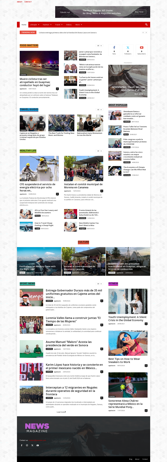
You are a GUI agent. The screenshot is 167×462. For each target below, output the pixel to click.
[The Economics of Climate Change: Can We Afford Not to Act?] (114, 171)
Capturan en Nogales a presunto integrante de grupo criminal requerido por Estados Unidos (33, 136)
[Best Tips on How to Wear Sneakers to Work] (128, 343)
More (78, 24)
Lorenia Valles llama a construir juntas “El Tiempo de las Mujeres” (66, 32)
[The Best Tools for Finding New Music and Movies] (61, 123)
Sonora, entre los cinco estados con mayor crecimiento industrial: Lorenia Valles (132, 155)
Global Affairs (82, 130)
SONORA (23, 75)
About (19, 2)
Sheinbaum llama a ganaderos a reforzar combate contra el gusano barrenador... (134, 115)
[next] (146, 32)
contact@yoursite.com (37, 440)
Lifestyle (33, 24)
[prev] (143, 32)
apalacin (23, 89)
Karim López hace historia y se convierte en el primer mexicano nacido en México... (74, 366)
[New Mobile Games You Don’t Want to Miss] (70, 227)
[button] (146, 24)
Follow (128, 46)
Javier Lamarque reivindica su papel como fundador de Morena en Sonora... (90, 54)
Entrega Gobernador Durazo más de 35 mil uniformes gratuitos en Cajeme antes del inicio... (74, 294)
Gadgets (52, 130)
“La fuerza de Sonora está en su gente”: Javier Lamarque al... (91, 79)
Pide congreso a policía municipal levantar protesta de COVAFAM (135, 141)
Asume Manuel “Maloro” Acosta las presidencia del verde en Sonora (69, 343)
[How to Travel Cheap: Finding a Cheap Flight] (26, 227)
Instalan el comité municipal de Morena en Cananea (83, 186)
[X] (144, 2)
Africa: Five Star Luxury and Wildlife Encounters (46, 211)
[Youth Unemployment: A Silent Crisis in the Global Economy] (70, 94)
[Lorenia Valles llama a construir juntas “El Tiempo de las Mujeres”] (31, 325)
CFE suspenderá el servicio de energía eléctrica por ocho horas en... (37, 187)
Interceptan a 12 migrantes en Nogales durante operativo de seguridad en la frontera (71, 391)
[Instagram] (140, 2)
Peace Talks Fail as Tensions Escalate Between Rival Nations (135, 128)
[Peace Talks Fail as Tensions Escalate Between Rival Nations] (114, 130)
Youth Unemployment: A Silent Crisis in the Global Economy (89, 92)
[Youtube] (148, 2)
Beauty (37, 216)
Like (114, 46)
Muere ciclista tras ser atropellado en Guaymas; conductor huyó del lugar (35, 82)
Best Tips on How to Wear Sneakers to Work (124, 360)
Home (24, 24)
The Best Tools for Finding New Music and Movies (61, 134)
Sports (22, 273)
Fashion (46, 24)
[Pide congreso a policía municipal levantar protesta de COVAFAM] (114, 143)
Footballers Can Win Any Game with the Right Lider (38, 268)
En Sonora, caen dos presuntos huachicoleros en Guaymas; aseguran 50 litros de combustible (127, 266)
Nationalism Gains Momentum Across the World (89, 134)
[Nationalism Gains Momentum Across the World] (90, 123)
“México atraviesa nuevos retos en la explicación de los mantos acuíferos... (91, 66)
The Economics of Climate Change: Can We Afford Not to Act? (134, 169)
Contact (28, 2)
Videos (69, 24)
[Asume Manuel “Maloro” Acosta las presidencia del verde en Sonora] (31, 349)
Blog (130, 459)
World (126, 134)
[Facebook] (136, 2)
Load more (61, 412)
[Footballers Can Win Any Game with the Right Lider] (39, 261)
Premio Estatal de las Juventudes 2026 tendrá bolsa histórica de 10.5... (89, 212)
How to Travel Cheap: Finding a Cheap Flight (44, 224)
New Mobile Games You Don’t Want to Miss (89, 224)
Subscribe (142, 46)
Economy (83, 98)
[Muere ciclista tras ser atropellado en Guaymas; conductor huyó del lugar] (39, 63)
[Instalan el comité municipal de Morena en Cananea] (83, 168)
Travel (57, 24)
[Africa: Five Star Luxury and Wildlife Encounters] (26, 214)
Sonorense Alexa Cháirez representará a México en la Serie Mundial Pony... (125, 404)
